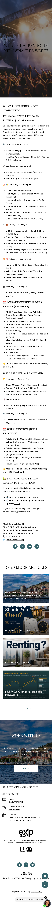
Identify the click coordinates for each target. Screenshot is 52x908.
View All (26, 708)
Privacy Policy (36, 892)
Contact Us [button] (26, 768)
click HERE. (8, 367)
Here (35, 497)
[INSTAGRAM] (26, 864)
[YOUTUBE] (32, 864)
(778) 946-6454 (14, 810)
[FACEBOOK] (19, 864)
